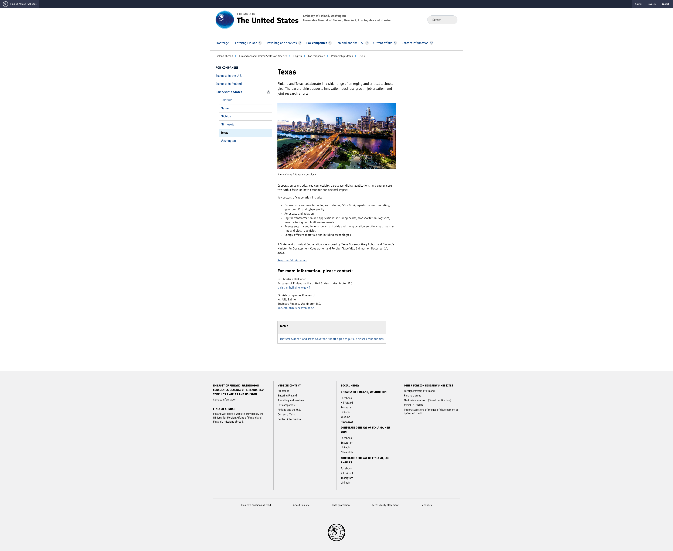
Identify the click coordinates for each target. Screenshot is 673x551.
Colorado (226, 100)
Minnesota (227, 124)
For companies (316, 56)
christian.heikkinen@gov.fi (293, 287)
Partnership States (342, 56)
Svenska (652, 4)
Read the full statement (292, 260)
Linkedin (345, 412)
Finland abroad (224, 56)
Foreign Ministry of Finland (419, 390)
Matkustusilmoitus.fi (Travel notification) (427, 400)
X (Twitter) (347, 402)
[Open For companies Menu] (330, 42)
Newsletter (347, 421)
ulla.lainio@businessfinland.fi (295, 308)
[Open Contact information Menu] (431, 42)
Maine (225, 108)
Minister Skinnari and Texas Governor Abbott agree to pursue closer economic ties (332, 339)
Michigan (227, 116)
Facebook (346, 398)
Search (452, 19)
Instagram (347, 407)
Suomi (638, 4)
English (297, 56)
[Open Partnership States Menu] (268, 92)
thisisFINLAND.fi (413, 405)
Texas (224, 133)
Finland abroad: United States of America (263, 56)
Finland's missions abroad (256, 505)
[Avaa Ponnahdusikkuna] (336, 137)
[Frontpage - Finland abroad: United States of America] (225, 19)
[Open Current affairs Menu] (395, 42)
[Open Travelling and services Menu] (300, 42)
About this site (301, 505)
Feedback (426, 505)
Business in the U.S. (229, 76)
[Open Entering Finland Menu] (260, 42)
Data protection (341, 505)
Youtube (345, 417)
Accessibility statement (385, 505)
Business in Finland (229, 84)
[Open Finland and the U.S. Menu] (367, 42)
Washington (228, 141)
